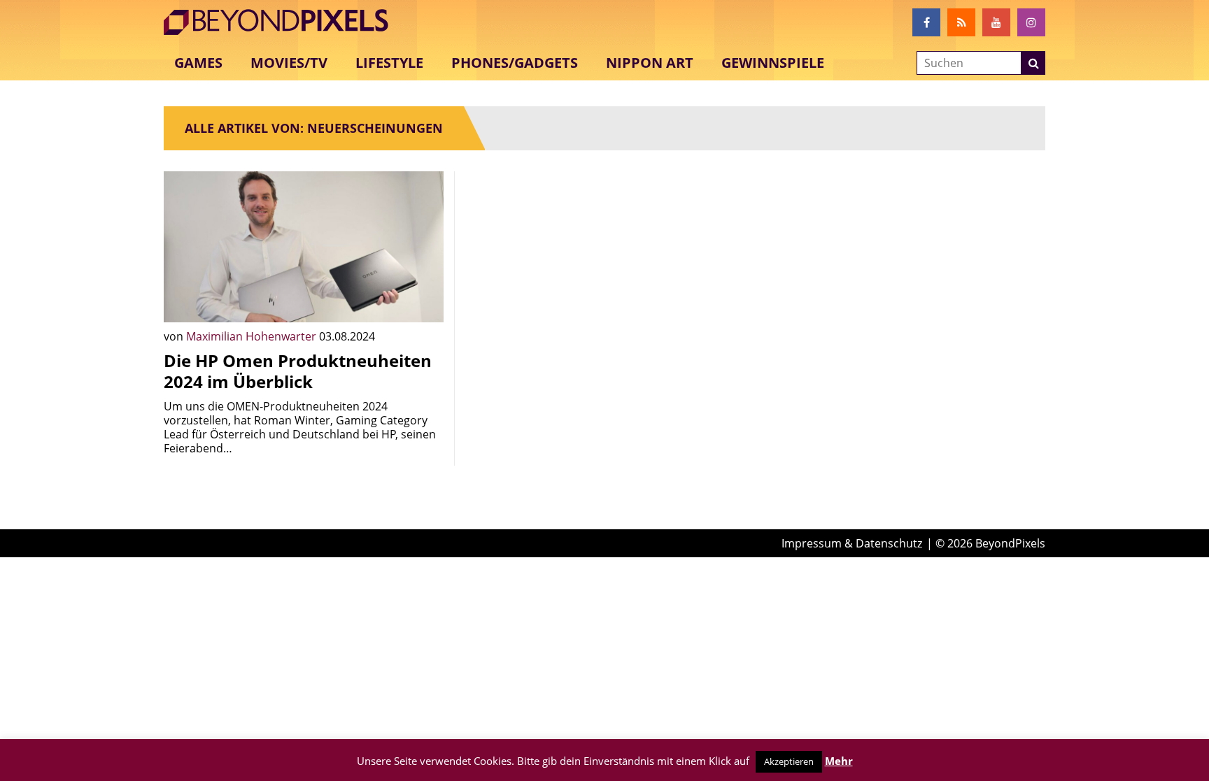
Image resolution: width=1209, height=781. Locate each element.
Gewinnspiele (772, 62)
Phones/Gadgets (514, 62)
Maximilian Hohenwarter (252, 336)
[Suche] (1033, 63)
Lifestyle (389, 62)
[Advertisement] (604, 269)
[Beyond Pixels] (283, 22)
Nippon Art (649, 62)
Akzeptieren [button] (789, 761)
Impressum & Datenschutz (852, 543)
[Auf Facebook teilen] (423, 301)
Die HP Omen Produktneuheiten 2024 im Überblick (298, 371)
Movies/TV (288, 62)
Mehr (839, 761)
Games (198, 62)
